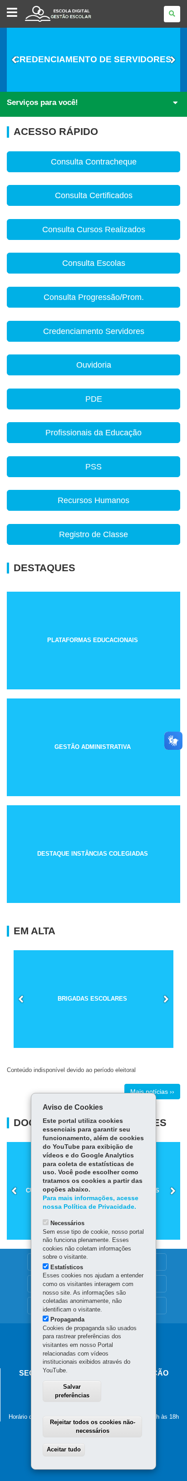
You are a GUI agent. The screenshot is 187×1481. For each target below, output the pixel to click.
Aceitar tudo (64, 1449)
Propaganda (67, 1319)
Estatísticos (66, 1267)
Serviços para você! (42, 102)
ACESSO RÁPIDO (56, 131)
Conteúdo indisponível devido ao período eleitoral (71, 1070)
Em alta (34, 931)
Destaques (44, 568)
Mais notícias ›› (152, 1091)
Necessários (67, 1223)
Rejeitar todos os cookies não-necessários (92, 1426)
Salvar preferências (72, 1391)
